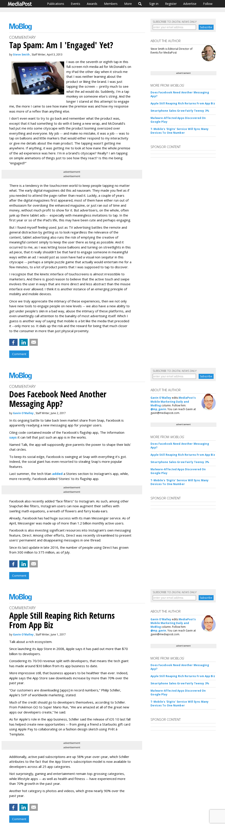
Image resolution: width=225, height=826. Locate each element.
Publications (55, 4)
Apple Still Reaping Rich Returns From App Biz (183, 103)
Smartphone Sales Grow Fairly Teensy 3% (180, 111)
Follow (207, 4)
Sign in (153, 4)
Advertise (189, 4)
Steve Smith (21, 54)
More (128, 4)
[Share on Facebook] (13, 342)
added (57, 473)
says (13, 437)
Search (140, 3)
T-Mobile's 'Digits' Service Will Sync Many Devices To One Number (180, 131)
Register (171, 4)
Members (111, 4)
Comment (19, 354)
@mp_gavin (158, 409)
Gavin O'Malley (23, 413)
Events (75, 4)
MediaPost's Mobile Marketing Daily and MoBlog (173, 401)
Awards (92, 4)
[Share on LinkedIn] (23, 342)
